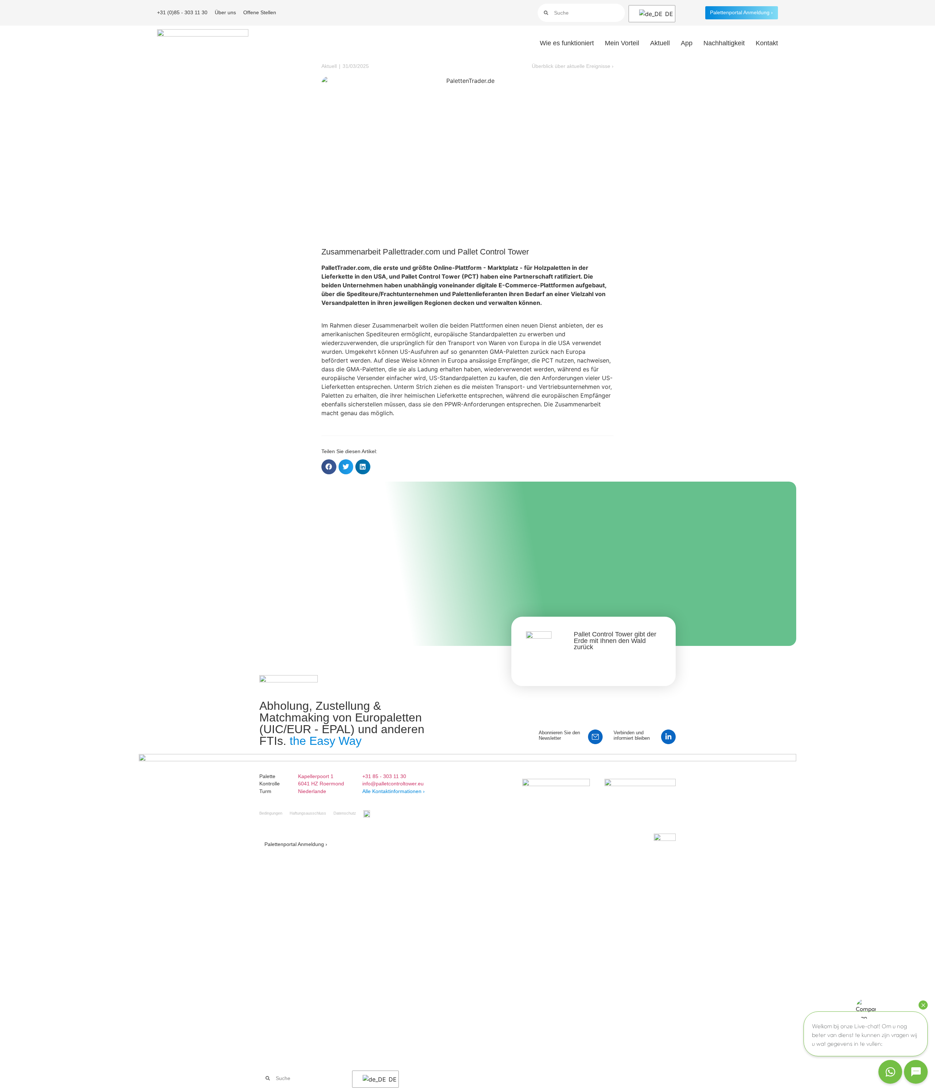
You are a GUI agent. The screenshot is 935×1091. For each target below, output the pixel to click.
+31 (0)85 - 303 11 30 (182, 12)
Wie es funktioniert (567, 43)
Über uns (225, 12)
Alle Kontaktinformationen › (393, 791)
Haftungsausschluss (308, 813)
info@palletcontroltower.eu (393, 783)
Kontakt (767, 43)
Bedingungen (270, 813)
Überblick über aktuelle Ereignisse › (573, 66)
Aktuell (660, 43)
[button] (328, 466)
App (686, 43)
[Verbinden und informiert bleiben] (668, 737)
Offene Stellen (259, 12)
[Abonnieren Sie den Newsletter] (595, 737)
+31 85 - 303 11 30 (384, 776)
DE (665, 14)
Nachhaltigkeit (724, 43)
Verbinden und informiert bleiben (632, 735)
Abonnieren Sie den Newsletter (559, 735)
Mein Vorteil (622, 43)
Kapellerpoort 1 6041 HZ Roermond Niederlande (321, 783)
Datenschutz (344, 813)
